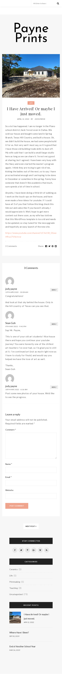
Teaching (13, 588)
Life (31, 103)
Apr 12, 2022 (29, 622)
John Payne (40, 119)
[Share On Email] (56, 246)
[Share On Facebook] (46, 246)
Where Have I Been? (19, 632)
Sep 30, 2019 (14, 636)
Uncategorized (16, 594)
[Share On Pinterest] (53, 246)
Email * (8, 477)
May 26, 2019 (14, 650)
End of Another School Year (22, 646)
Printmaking (14, 582)
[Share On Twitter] (49, 246)
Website (9, 490)
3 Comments (11, 246)
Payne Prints (31, 34)
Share (41, 246)
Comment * (10, 429)
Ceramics (13, 569)
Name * (8, 464)
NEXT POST (30, 526)
